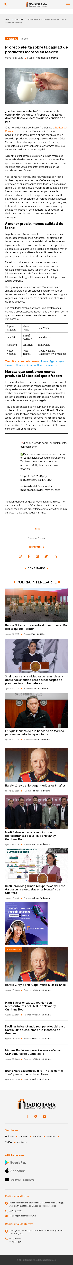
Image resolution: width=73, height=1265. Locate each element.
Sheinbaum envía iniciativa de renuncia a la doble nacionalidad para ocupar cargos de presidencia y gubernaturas (34, 680)
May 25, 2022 (52, 490)
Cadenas (23, 1136)
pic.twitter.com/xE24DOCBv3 (36, 479)
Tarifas (8, 1142)
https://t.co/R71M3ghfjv (34, 476)
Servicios (51, 1136)
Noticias (37, 1136)
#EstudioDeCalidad (37, 457)
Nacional (19, 19)
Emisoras (9, 1136)
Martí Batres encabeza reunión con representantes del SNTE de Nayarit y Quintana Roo (30, 836)
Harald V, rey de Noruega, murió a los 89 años (35, 785)
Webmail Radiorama (22, 1179)
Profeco (41, 538)
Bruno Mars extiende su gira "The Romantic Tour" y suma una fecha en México (34, 1072)
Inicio (7, 19)
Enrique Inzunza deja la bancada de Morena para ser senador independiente (34, 732)
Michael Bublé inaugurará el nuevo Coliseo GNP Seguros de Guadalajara (33, 1052)
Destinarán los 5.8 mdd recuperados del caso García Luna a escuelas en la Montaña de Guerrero (35, 889)
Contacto (22, 1142)
